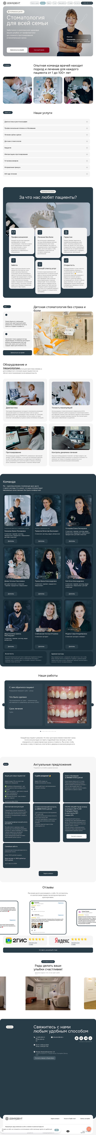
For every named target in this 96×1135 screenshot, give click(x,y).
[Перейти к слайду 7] (49, 731)
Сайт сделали (83, 1132)
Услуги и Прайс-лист (70, 1118)
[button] (39, 50)
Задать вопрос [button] (55, 1118)
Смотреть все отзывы (33, 943)
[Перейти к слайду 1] (40, 731)
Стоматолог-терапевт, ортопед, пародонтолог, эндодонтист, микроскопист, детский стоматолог (17, 535)
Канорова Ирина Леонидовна (15, 531)
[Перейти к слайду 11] (55, 731)
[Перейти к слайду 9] (52, 731)
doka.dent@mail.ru (58, 1037)
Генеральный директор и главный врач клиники (16, 528)
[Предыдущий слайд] (3, 704)
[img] (17, 510)
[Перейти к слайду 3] (43, 731)
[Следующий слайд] (92, 704)
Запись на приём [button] (85, 1118)
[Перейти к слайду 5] (46, 731)
